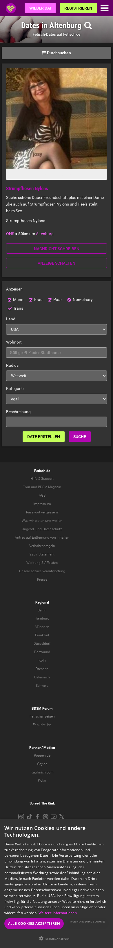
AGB (42, 495)
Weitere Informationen (58, 912)
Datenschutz (52, 529)
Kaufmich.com (42, 772)
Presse (42, 579)
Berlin (42, 610)
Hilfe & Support (42, 479)
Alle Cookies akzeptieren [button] (34, 923)
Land (10, 319)
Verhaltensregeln (42, 546)
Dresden (42, 669)
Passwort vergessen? (42, 512)
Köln (42, 660)
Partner (35, 748)
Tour (26, 487)
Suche (79, 436)
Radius (12, 365)
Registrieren (78, 8)
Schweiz (42, 686)
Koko (42, 780)
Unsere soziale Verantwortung (42, 571)
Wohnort (14, 342)
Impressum (42, 504)
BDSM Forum (42, 709)
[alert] (56, 883)
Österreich (42, 677)
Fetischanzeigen (42, 716)
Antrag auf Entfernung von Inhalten (42, 537)
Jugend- (28, 529)
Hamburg (42, 618)
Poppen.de (42, 755)
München (42, 627)
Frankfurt (42, 635)
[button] (56, 938)
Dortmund (42, 652)
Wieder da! (40, 8)
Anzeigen (14, 289)
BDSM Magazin (49, 487)
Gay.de (42, 764)
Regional (42, 602)
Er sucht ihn (42, 725)
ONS (10, 233)
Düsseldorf (42, 644)
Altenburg (45, 233)
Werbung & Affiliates (42, 563)
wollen (57, 521)
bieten (39, 521)
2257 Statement (42, 554)
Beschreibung (18, 411)
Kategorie (14, 388)
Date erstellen (43, 436)
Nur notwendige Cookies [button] (87, 921)
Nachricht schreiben (56, 248)
